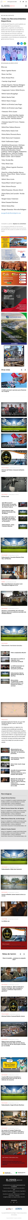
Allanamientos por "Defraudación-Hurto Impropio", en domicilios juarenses (18, 751)
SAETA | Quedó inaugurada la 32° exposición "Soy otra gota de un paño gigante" (13, 1163)
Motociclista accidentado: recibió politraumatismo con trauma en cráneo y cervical (17, 683)
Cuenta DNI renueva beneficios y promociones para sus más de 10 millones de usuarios (11, 1078)
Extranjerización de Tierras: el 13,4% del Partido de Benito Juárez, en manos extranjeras (13, 723)
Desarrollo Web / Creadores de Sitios (14, 1218)
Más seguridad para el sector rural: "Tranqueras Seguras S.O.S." (12, 584)
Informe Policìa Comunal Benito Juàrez (14, 946)
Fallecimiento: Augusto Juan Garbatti (18, 758)
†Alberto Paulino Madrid (8, 829)
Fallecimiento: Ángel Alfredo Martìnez (13, 1105)
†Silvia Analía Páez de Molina (10, 430)
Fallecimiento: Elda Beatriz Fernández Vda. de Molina (9, 512)
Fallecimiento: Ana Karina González (12, 645)
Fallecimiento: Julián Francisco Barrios (8, 525)
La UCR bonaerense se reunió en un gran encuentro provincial (17, 667)
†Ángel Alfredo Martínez (8, 798)
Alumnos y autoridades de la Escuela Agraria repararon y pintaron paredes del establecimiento (14, 612)
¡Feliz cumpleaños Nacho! (18, 652)
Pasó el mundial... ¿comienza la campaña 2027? (14, 958)
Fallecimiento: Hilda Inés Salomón (12, 869)
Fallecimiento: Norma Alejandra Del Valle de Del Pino (17, 674)
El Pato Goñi (5, 496)
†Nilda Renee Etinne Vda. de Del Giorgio (13, 818)
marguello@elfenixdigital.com (11, 213)
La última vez (6, 921)
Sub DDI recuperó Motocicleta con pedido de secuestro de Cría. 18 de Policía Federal (9, 505)
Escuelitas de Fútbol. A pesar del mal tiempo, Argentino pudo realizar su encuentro (9, 519)
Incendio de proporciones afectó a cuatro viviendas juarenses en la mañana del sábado (18, 772)
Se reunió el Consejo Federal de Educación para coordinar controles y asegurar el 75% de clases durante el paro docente (13, 1132)
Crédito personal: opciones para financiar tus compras (11, 445)
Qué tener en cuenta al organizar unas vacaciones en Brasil (18, 660)
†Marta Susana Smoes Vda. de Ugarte (12, 808)
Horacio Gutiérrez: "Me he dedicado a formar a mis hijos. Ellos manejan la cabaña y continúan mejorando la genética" (13, 989)
